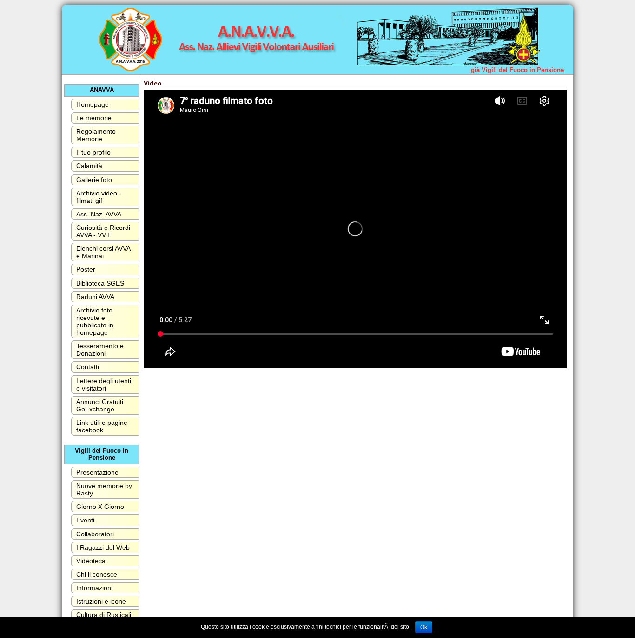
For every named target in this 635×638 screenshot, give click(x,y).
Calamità (89, 165)
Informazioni (94, 588)
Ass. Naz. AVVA (98, 214)
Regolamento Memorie (96, 135)
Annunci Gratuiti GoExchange (99, 405)
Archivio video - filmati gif (98, 196)
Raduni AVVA (95, 296)
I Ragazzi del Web (103, 547)
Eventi (85, 520)
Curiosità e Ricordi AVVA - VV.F (103, 231)
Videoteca (91, 561)
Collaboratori (95, 534)
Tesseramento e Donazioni (100, 349)
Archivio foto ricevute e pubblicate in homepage (94, 321)
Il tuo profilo (93, 152)
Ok (423, 627)
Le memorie (94, 118)
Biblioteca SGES (100, 283)
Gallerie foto (94, 179)
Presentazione (97, 472)
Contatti (87, 367)
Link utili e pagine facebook (101, 426)
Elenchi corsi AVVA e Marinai (103, 252)
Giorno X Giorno (100, 506)
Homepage (92, 104)
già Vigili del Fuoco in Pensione (517, 69)
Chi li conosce (96, 574)
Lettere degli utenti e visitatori (103, 384)
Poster (85, 269)
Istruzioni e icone (101, 601)
